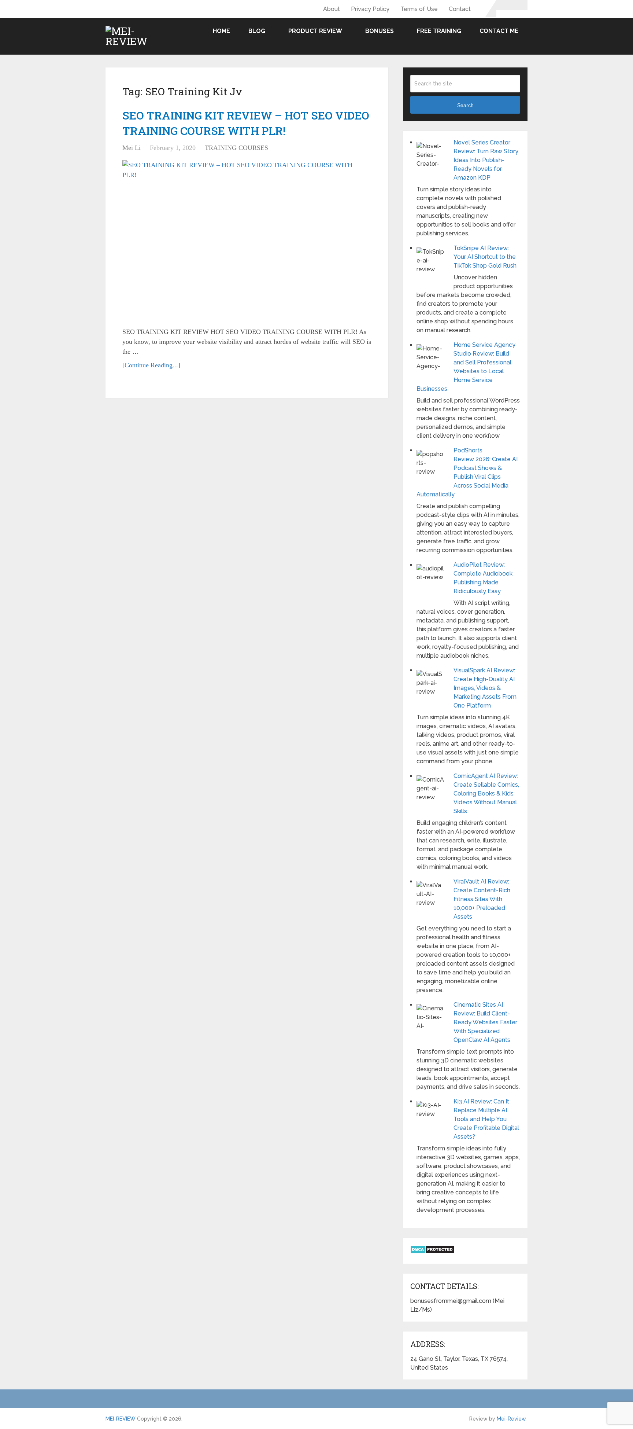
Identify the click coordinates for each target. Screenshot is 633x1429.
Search (465, 105)
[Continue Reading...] (151, 365)
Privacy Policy (370, 8)
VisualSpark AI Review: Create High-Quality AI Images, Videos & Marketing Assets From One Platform (485, 688)
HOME (221, 30)
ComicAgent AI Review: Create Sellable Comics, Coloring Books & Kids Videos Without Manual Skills (486, 793)
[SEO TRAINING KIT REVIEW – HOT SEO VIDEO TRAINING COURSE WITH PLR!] (243, 241)
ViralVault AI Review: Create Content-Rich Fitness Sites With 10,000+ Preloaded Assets (482, 899)
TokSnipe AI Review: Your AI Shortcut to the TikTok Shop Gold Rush (485, 257)
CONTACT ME (499, 30)
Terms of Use (419, 8)
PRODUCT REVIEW (315, 30)
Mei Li (131, 147)
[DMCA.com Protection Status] (432, 1251)
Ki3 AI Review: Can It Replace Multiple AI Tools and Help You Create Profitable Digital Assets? (486, 1119)
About (331, 8)
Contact (460, 8)
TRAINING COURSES (236, 147)
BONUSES (379, 30)
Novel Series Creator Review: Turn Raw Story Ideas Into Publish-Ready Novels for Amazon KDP (486, 160)
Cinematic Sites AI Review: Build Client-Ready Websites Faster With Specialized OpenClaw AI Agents (485, 1022)
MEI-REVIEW (121, 1419)
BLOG (256, 30)
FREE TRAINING (439, 30)
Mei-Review (511, 1419)
